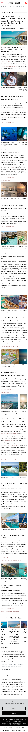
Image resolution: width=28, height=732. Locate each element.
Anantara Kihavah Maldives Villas (17, 116)
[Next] (25, 83)
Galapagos (12, 167)
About (5, 727)
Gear (24, 6)
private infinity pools (8, 440)
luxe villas (3, 63)
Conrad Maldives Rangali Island (9, 229)
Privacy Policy (13, 730)
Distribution (6, 730)
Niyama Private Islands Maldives (9, 433)
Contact (10, 727)
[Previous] (2, 83)
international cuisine (6, 61)
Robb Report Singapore (9, 28)
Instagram (8, 721)
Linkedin (20, 721)
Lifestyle (3, 6)
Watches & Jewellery (16, 6)
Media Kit (21, 727)
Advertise (15, 727)
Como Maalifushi (5, 180)
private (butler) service (11, 445)
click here (19, 694)
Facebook (14, 721)
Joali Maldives (4, 293)
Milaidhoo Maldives (6, 392)
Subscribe (14, 713)
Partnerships (21, 730)
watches (5, 117)
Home (3, 12)
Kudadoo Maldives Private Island (9, 346)
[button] (2, 3)
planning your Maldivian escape (9, 66)
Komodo (24, 166)
